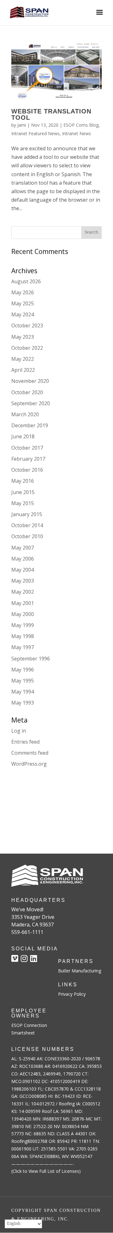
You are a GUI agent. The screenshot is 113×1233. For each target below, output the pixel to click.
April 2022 (23, 369)
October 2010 (27, 536)
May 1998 (22, 636)
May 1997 (22, 647)
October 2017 (27, 447)
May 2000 (22, 614)
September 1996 (30, 658)
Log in (18, 730)
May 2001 (22, 603)
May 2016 (22, 480)
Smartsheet (23, 1033)
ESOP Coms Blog (81, 125)
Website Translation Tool (51, 114)
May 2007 (22, 547)
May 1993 (22, 702)
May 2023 (22, 336)
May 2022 (22, 358)
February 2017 (28, 458)
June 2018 (23, 436)
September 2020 (30, 403)
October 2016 (27, 469)
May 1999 (22, 625)
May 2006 (22, 558)
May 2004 (22, 569)
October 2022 (27, 347)
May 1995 (22, 680)
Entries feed (25, 741)
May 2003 (22, 580)
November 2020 (30, 380)
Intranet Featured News (35, 133)
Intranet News (76, 133)
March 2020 (25, 414)
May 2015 (22, 503)
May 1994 (22, 691)
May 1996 (22, 669)
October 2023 (27, 325)
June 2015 (23, 492)
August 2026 (26, 281)
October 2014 (27, 525)
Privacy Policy (72, 994)
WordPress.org (29, 763)
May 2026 (22, 292)
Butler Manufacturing (79, 971)
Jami (21, 125)
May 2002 (22, 591)
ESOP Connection (29, 1025)
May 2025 (22, 303)
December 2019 (29, 425)
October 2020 (27, 392)
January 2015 (26, 514)
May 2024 (22, 314)
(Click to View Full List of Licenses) (46, 1171)
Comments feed (29, 752)
